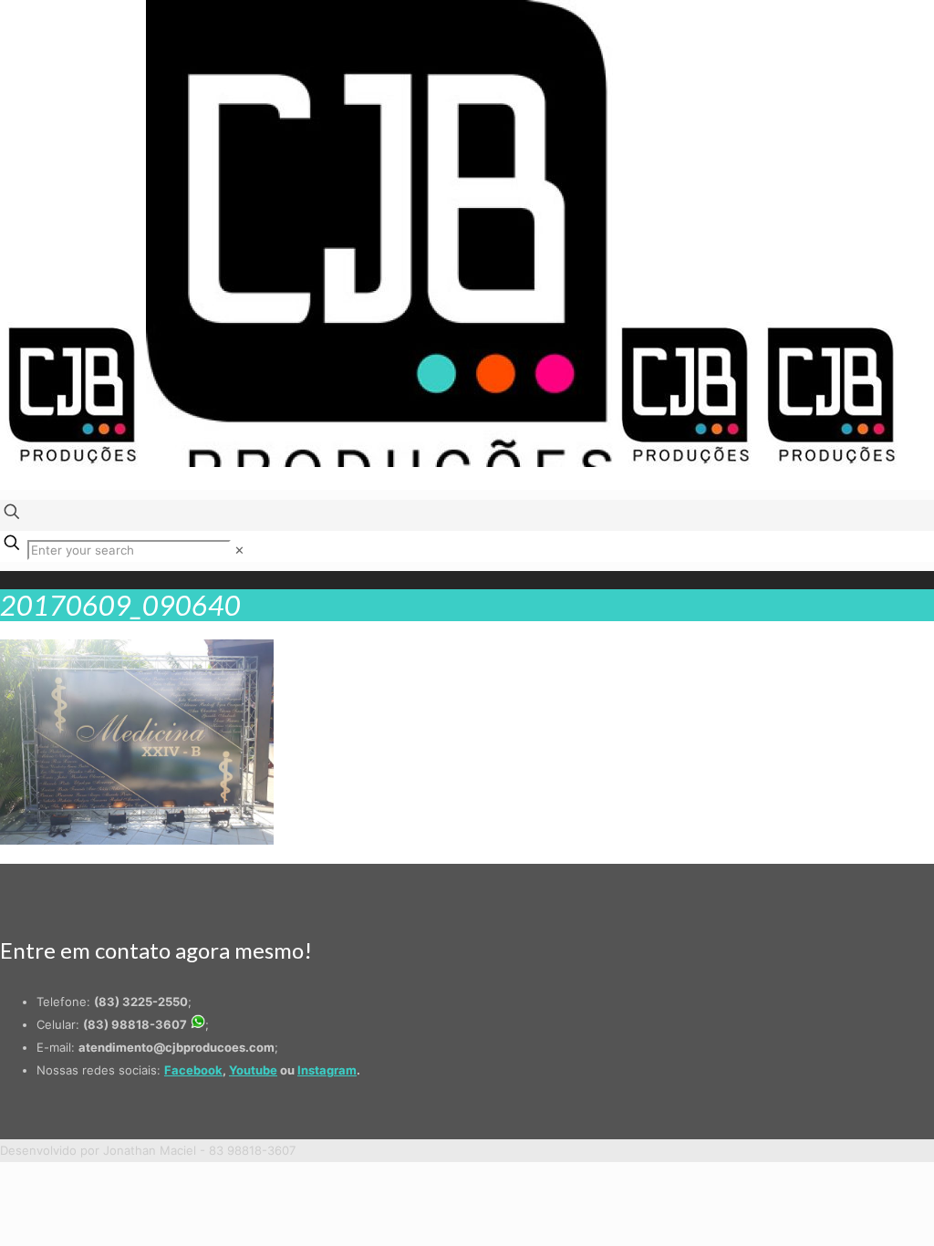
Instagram (327, 1070)
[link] (239, 550)
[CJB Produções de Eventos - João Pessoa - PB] (452, 462)
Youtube (253, 1070)
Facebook (193, 1070)
